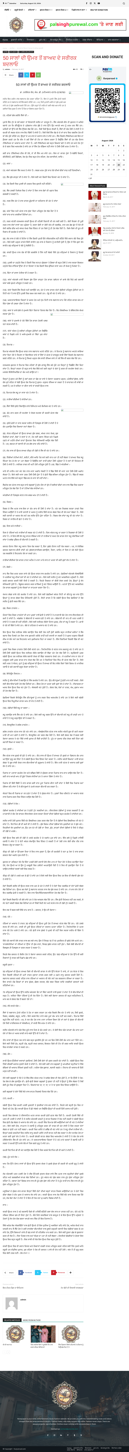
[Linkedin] (61, 1435)
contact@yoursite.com (69, 1429)
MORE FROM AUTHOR (32, 1320)
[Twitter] (95, 3)
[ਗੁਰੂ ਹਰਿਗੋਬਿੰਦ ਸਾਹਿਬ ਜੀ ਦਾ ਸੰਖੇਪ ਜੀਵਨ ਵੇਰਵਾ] (94, 219)
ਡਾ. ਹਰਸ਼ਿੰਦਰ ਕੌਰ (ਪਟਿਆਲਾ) (26, 52)
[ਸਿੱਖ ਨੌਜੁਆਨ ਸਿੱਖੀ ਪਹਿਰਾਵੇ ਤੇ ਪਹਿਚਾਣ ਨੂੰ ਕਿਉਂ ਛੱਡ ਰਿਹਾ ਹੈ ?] (70, 1334)
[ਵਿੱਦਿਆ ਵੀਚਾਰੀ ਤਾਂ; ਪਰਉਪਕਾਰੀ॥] (94, 244)
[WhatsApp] (38, 74)
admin (7, 69)
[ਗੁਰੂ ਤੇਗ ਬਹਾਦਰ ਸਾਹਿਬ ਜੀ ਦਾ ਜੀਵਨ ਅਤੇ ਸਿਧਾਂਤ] (94, 195)
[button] (124, 3)
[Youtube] (99, 3)
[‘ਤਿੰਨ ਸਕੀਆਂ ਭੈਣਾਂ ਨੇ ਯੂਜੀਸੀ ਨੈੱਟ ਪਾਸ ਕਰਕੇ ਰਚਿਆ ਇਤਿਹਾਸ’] (43, 1334)
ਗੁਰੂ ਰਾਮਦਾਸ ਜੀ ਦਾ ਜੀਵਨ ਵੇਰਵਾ (112, 204)
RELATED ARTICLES (12, 1320)
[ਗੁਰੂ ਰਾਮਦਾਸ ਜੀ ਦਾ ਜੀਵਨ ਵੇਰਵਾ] (94, 207)
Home (5, 48)
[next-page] (8, 1352)
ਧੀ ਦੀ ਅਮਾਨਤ (7, 1345)
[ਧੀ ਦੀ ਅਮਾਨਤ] (15, 1334)
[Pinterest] (32, 74)
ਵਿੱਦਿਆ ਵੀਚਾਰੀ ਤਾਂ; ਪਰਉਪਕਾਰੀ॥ (113, 240)
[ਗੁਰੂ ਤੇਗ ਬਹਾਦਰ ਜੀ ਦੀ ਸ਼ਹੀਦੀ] (94, 256)
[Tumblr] (74, 1435)
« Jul (90, 178)
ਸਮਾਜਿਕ (12, 48)
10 (91, 160)
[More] (70, 1272)
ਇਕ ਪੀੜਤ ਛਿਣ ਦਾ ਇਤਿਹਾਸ (13, 1288)
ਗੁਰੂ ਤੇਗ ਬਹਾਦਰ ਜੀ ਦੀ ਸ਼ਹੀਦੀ (111, 252)
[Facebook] (87, 3)
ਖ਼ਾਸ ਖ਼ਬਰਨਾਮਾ (13, 52)
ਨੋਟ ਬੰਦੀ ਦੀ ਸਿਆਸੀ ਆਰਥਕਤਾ (72, 1288)
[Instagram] (91, 3)
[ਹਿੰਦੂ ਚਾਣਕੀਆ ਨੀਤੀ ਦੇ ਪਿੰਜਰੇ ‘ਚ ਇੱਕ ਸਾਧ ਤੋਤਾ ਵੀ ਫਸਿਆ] (94, 231)
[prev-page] (4, 1352)
